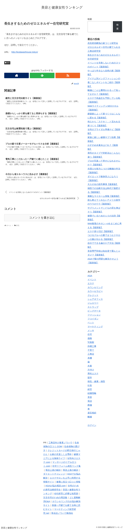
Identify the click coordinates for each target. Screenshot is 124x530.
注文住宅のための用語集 (55, 497)
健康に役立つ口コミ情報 (68, 482)
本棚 (90, 358)
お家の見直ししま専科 (61, 454)
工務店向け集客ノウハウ (60, 442)
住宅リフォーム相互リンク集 (66, 466)
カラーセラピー (95, 291)
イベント (92, 279)
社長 (90, 385)
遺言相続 (92, 413)
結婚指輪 (92, 393)
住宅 (8, 63)
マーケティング (95, 326)
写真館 (91, 342)
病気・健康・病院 (96, 381)
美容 (90, 397)
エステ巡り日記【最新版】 (101, 231)
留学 (90, 377)
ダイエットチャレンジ (54, 474)
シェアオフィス (95, 299)
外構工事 (92, 346)
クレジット (93, 295)
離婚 (90, 417)
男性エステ (93, 373)
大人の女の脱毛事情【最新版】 (103, 184)
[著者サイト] (16, 75)
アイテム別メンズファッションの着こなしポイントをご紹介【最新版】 (104, 82)
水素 (90, 366)
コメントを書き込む (42, 217)
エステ (91, 283)
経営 (90, 389)
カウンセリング (95, 287)
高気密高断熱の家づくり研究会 (103, 43)
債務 (90, 338)
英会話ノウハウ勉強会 (62, 513)
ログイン (92, 425)
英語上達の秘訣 (53, 470)
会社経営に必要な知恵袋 (66, 493)
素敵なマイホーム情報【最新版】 (104, 196)
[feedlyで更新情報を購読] (42, 75)
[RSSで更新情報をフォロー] (67, 75)
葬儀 (90, 405)
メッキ (91, 330)
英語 (90, 401)
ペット (91, 322)
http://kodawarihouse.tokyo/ (24, 52)
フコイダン (93, 319)
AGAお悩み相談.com (55, 485)
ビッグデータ (94, 311)
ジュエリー (93, 303)
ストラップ (93, 307)
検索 (90, 19)
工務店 (91, 354)
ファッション (94, 315)
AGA (90, 276)
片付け (91, 370)
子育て (91, 350)
